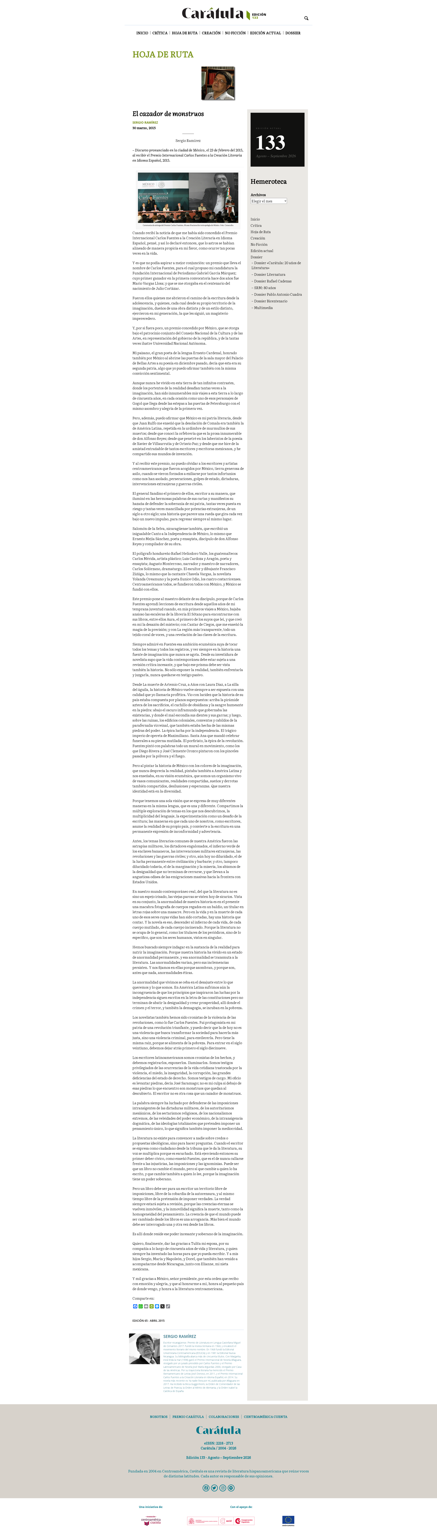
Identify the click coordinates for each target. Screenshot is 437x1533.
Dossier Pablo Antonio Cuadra (278, 294)
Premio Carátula (188, 1417)
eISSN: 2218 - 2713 (218, 1443)
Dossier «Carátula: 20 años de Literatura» (276, 265)
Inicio (142, 32)
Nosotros (158, 1417)
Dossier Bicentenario (270, 300)
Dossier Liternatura (269, 274)
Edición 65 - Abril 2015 (148, 1321)
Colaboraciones (224, 1417)
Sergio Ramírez (145, 122)
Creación (211, 32)
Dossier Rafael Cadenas (273, 280)
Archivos (258, 194)
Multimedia (263, 307)
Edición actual (265, 32)
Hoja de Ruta (185, 32)
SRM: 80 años (265, 287)
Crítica (160, 32)
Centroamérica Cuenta (265, 1417)
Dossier (293, 32)
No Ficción (235, 32)
